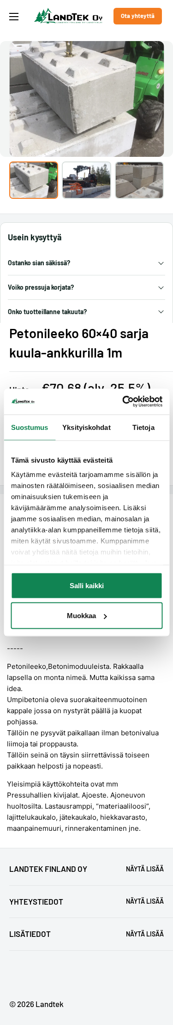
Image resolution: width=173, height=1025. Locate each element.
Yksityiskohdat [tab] (86, 427)
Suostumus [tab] (29, 427)
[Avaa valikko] (13, 16)
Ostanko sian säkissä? (39, 263)
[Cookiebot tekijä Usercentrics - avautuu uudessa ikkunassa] (123, 402)
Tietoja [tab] (143, 427)
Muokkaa (81, 616)
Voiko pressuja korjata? (41, 287)
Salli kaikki (87, 585)
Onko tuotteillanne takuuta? (47, 312)
